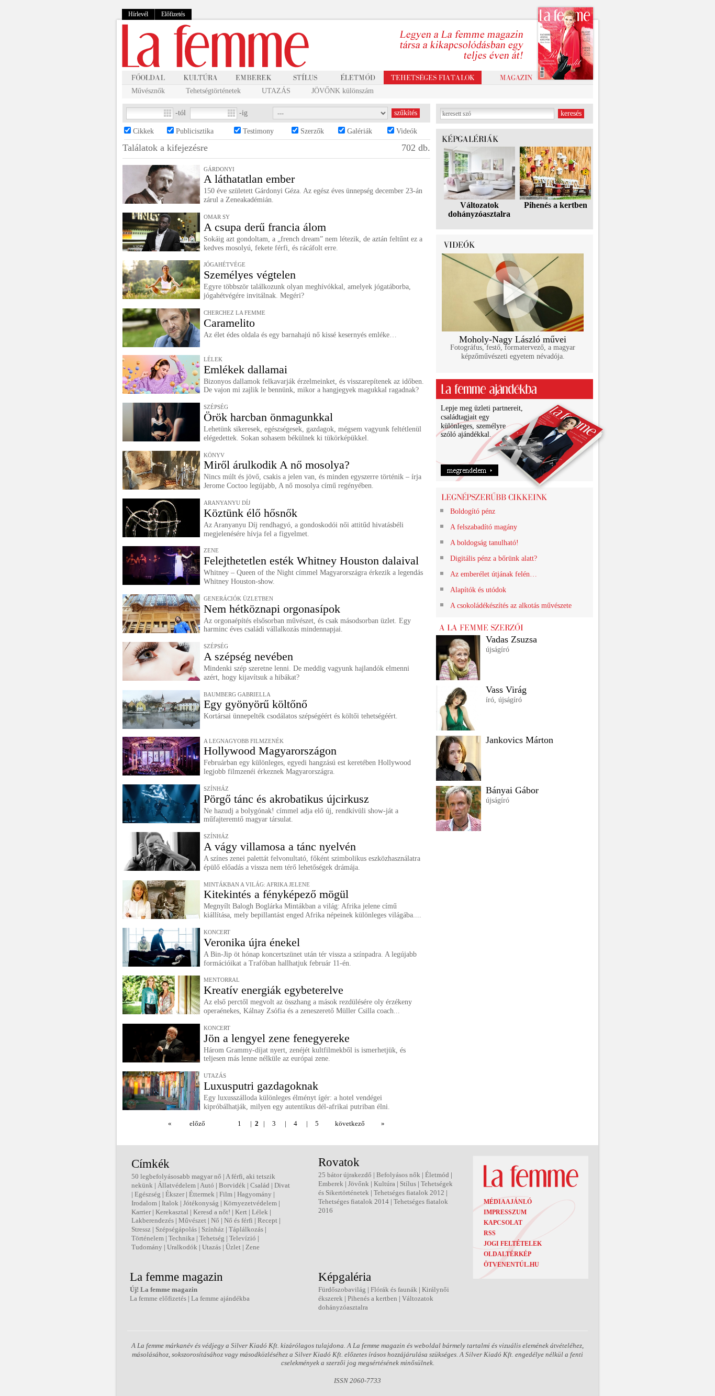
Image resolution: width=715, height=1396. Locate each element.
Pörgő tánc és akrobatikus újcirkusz (286, 798)
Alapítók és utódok (478, 590)
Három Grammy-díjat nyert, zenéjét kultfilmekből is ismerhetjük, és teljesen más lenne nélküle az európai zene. (305, 1054)
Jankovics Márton (519, 740)
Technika (182, 1238)
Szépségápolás (176, 1229)
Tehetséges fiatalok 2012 (409, 1192)
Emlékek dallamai (245, 369)
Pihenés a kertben (555, 205)
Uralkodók (182, 1247)
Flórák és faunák (394, 1289)
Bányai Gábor (512, 790)
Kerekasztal (171, 1212)
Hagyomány (254, 1194)
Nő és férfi (238, 1220)
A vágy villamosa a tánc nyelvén (280, 846)
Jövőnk (358, 1184)
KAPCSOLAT (503, 1222)
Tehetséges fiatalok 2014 (353, 1201)
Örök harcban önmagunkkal (268, 417)
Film (225, 1194)
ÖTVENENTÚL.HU (511, 1264)
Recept (267, 1220)
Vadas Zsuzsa (511, 639)
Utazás (211, 1247)
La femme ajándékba (220, 1298)
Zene (252, 1247)
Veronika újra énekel (252, 942)
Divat (282, 1185)
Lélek (260, 1212)
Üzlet (233, 1247)
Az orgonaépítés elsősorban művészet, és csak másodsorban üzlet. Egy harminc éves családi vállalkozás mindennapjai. (307, 625)
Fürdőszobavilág (342, 1289)
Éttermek (202, 1194)
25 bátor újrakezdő (345, 1175)
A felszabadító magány (483, 527)
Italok (170, 1203)
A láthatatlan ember (249, 178)
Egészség (148, 1194)
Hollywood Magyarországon (270, 750)
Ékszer (174, 1194)
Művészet (192, 1220)
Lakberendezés (152, 1220)
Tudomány (146, 1247)
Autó (207, 1185)
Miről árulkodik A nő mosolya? (277, 464)
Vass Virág (506, 689)
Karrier (141, 1212)
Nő (215, 1220)
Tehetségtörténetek (213, 91)
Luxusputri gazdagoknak (261, 1085)
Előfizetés (173, 14)
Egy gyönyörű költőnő (255, 704)
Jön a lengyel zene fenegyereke (277, 1038)
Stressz (141, 1229)
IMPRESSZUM (505, 1212)
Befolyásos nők (398, 1175)
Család (260, 1185)
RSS (490, 1233)
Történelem (147, 1238)
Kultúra (384, 1184)
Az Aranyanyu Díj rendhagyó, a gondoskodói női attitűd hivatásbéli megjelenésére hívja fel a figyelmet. (304, 529)
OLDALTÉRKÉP (507, 1254)
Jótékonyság (201, 1203)
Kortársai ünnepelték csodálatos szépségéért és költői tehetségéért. (301, 716)
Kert (241, 1212)
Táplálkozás (246, 1229)
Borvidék (232, 1185)
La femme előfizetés (158, 1298)
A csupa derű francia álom (265, 227)
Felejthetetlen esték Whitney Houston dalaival (311, 560)
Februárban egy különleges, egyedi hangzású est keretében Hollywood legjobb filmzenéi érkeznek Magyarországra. (307, 767)
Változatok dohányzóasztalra (479, 209)
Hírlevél (138, 14)
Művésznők (148, 91)
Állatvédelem (177, 1185)
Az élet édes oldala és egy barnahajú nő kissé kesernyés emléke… (300, 335)
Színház (213, 1229)
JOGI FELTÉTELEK (513, 1243)
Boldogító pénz (472, 511)
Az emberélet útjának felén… (493, 574)
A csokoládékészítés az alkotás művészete (511, 606)
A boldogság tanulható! (484, 543)
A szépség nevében (248, 656)
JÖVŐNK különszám (342, 91)
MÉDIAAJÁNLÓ (508, 1201)
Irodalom (144, 1203)
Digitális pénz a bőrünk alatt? (493, 558)
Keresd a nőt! (211, 1212)
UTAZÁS (276, 91)
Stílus (408, 1184)
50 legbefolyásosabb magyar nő (176, 1176)
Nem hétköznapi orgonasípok (272, 608)
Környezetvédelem (250, 1203)
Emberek (330, 1184)
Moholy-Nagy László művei (512, 339)
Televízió (242, 1238)
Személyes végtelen (250, 274)
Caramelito (229, 322)
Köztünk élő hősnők (250, 512)
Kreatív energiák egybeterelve (273, 989)
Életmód (437, 1175)
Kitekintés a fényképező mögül (276, 894)
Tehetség (212, 1238)
